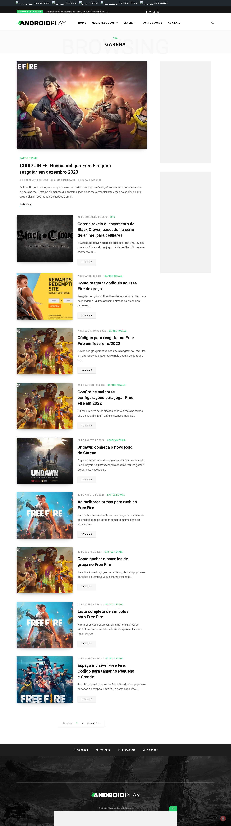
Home (82, 22)
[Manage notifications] (223, 818)
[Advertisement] (185, 112)
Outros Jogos (152, 22)
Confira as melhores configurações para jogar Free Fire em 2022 (105, 398)
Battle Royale (29, 158)
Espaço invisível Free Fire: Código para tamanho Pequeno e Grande (106, 671)
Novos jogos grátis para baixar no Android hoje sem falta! (75, 11)
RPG (112, 217)
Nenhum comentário (63, 180)
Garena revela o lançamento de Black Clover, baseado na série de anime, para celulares (106, 230)
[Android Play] (42, 22)
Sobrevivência (116, 440)
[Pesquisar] (212, 22)
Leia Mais (87, 262)
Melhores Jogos (103, 22)
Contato (174, 22)
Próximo (92, 723)
